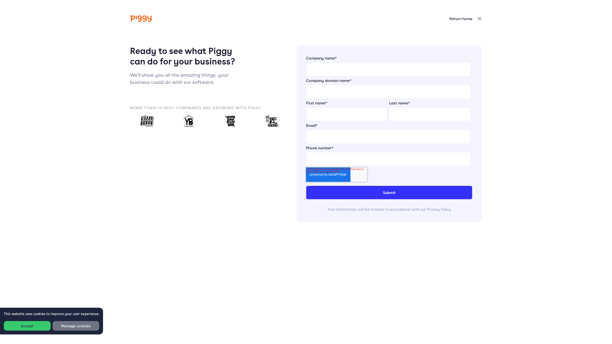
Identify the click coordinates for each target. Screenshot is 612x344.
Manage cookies (76, 325)
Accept (27, 325)
